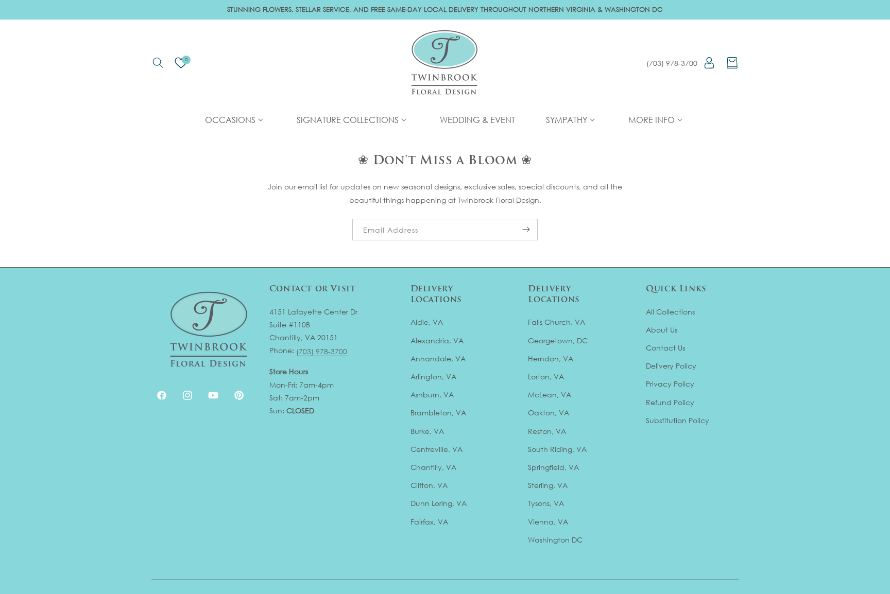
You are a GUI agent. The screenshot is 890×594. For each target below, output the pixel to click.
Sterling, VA (548, 485)
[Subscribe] (526, 229)
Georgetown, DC (558, 340)
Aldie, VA (426, 322)
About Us (661, 330)
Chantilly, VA (433, 467)
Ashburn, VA (432, 394)
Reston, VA (547, 431)
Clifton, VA (429, 485)
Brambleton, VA (438, 413)
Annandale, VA (438, 358)
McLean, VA (549, 394)
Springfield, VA (553, 467)
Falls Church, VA (556, 322)
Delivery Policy (671, 366)
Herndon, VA (550, 358)
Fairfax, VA (429, 522)
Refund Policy (670, 402)
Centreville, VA (436, 449)
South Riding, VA (557, 449)
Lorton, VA (546, 376)
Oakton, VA (548, 413)
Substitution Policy (677, 420)
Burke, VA (427, 431)
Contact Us (665, 348)
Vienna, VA (548, 522)
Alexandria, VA (437, 340)
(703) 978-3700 (671, 63)
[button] (157, 62)
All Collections (670, 312)
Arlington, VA (433, 376)
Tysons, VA (546, 503)
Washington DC (555, 540)
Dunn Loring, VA (438, 503)
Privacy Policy (670, 384)
